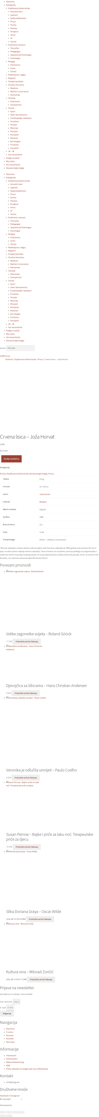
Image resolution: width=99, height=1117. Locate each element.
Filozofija (14, 48)
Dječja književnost (18, 18)
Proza (13, 21)
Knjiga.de (17, 1099)
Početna (9, 359)
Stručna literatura (16, 84)
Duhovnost (15, 101)
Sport (12, 111)
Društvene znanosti (17, 44)
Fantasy (13, 28)
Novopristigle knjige (15, 168)
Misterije (14, 128)
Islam (12, 68)
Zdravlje (11, 98)
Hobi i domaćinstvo (18, 114)
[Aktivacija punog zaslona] (9, 1112)
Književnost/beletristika (19, 8)
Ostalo (13, 41)
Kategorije (11, 5)
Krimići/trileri (16, 11)
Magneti (12, 78)
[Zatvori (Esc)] (21, 1112)
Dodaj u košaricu (11, 458)
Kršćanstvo (15, 65)
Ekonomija (15, 94)
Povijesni (14, 31)
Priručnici (14, 121)
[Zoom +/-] (3, 1112)
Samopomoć (16, 104)
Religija (11, 61)
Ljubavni (14, 15)
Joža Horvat (44, 494)
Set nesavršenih (15, 154)
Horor (13, 35)
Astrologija (15, 141)
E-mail (3, 1007)
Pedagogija (15, 51)
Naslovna (10, 1)
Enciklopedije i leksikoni (20, 118)
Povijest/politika (15, 81)
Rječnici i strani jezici (19, 91)
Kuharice (14, 138)
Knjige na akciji (12, 158)
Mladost (43, 502)
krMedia (15, 1105)
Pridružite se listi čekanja (27, 641)
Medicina (14, 88)
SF (11, 38)
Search (3, 348)
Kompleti (14, 134)
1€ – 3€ (11, 151)
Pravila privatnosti (30, 1099)
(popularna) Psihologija (20, 54)
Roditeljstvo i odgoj (17, 74)
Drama (13, 25)
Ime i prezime (6, 1001)
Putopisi (14, 131)
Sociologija (15, 58)
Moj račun (10, 161)
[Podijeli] (15, 1112)
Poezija (13, 124)
